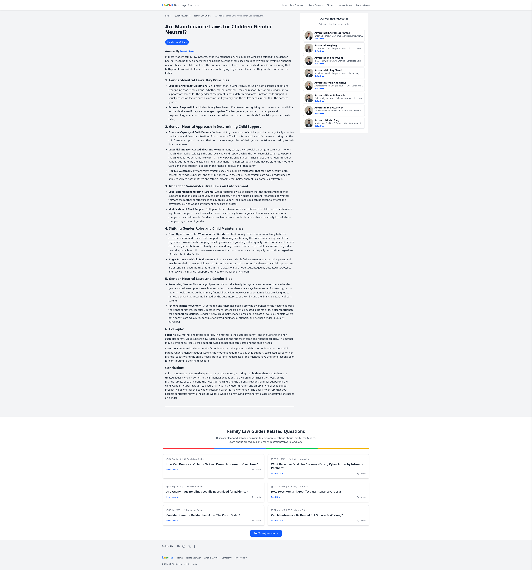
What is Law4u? (211, 557)
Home (284, 5)
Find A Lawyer (296, 5)
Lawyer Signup (345, 5)
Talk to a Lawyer (193, 557)
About (329, 5)
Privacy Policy (241, 557)
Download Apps (363, 5)
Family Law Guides (202, 15)
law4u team (188, 51)
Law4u (194, 564)
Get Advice (319, 38)
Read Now (171, 469)
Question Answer (182, 15)
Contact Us (227, 557)
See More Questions (264, 533)
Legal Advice (315, 5)
